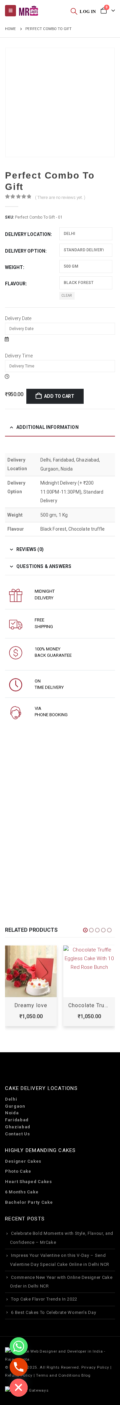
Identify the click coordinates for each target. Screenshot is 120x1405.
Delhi (11, 1099)
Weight (14, 267)
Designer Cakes (23, 1161)
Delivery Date (18, 318)
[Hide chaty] (19, 1388)
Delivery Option (25, 251)
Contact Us (17, 1133)
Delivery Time (19, 355)
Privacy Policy (95, 1367)
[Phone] (19, 1367)
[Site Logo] (28, 10)
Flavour (15, 283)
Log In (88, 11)
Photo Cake (18, 1171)
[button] (74, 11)
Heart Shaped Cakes (28, 1181)
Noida (12, 1112)
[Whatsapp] (19, 1346)
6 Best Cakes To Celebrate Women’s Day (53, 1312)
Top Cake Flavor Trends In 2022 (44, 1299)
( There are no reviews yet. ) (60, 197)
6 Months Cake (21, 1191)
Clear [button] (67, 295)
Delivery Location (28, 234)
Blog (86, 1375)
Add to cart (59, 396)
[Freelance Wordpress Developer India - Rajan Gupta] (60, 1355)
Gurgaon (15, 1106)
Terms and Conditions (58, 1375)
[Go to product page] (31, 971)
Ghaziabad (17, 1126)
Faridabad (17, 1119)
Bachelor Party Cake (29, 1202)
